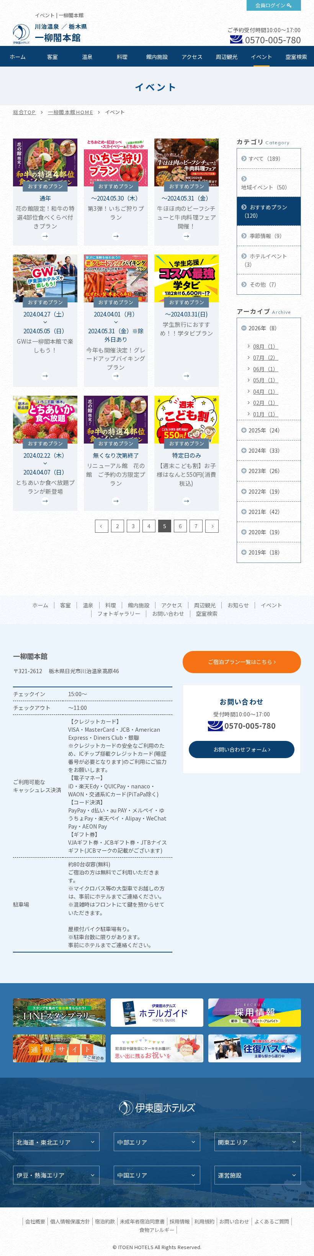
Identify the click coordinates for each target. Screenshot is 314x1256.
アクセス (192, 56)
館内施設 (157, 56)
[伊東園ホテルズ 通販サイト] (59, 1048)
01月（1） (265, 414)
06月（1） (265, 369)
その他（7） (264, 284)
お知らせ (238, 605)
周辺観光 (226, 56)
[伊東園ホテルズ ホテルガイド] (157, 1012)
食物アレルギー (156, 1229)
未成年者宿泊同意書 (142, 1221)
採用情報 (180, 1221)
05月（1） (265, 380)
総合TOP (24, 112)
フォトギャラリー (118, 613)
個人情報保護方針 (70, 1221)
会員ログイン (270, 5)
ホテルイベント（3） (264, 260)
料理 (122, 56)
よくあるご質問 (271, 1221)
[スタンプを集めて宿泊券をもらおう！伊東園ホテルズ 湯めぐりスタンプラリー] (59, 1012)
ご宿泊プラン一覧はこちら (240, 662)
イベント (261, 56)
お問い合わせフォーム (240, 749)
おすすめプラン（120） (264, 211)
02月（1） (265, 402)
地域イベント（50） (265, 187)
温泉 (87, 56)
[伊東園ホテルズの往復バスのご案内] (254, 1048)
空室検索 (296, 56)
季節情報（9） (267, 236)
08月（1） (265, 346)
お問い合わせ (168, 613)
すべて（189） (266, 158)
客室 (52, 56)
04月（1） (265, 391)
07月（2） (265, 357)
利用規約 (204, 1221)
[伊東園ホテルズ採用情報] (254, 1012)
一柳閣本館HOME (70, 112)
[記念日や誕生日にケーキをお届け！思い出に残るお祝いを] (157, 1048)
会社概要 (35, 1221)
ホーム (18, 56)
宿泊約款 (105, 1221)
